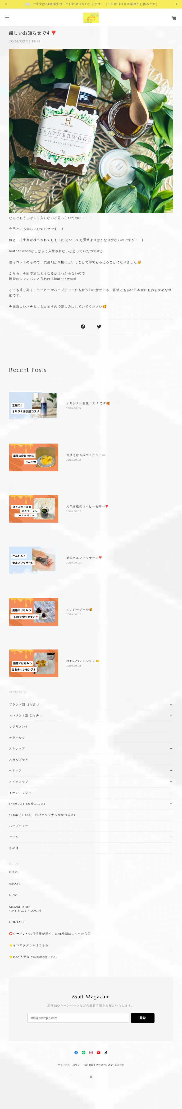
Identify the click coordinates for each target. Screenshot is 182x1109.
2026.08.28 (74, 459)
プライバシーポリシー (70, 1065)
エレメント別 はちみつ (26, 715)
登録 (143, 1018)
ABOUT (14, 883)
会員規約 (119, 1065)
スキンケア (17, 748)
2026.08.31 (73, 408)
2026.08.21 (73, 665)
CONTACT (17, 922)
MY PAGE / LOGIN (26, 910)
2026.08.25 (74, 511)
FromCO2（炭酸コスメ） (28, 803)
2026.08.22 (74, 614)
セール (14, 837)
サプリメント (18, 726)
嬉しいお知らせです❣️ (32, 33)
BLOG (13, 895)
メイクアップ (18, 781)
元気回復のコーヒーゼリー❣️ (87, 506)
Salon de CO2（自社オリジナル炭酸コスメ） (43, 815)
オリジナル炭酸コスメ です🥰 (88, 403)
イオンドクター (20, 793)
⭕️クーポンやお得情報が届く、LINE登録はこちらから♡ (50, 933)
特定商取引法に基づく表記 (98, 1065)
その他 (14, 848)
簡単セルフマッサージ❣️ (84, 557)
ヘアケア (15, 770)
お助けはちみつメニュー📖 (86, 455)
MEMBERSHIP (19, 907)
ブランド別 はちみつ (24, 704)
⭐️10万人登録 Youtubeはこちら (33, 957)
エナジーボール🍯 (79, 609)
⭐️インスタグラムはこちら (28, 945)
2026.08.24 (74, 562)
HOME (14, 872)
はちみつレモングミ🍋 (82, 661)
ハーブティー (18, 825)
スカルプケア (18, 759)
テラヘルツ (17, 737)
